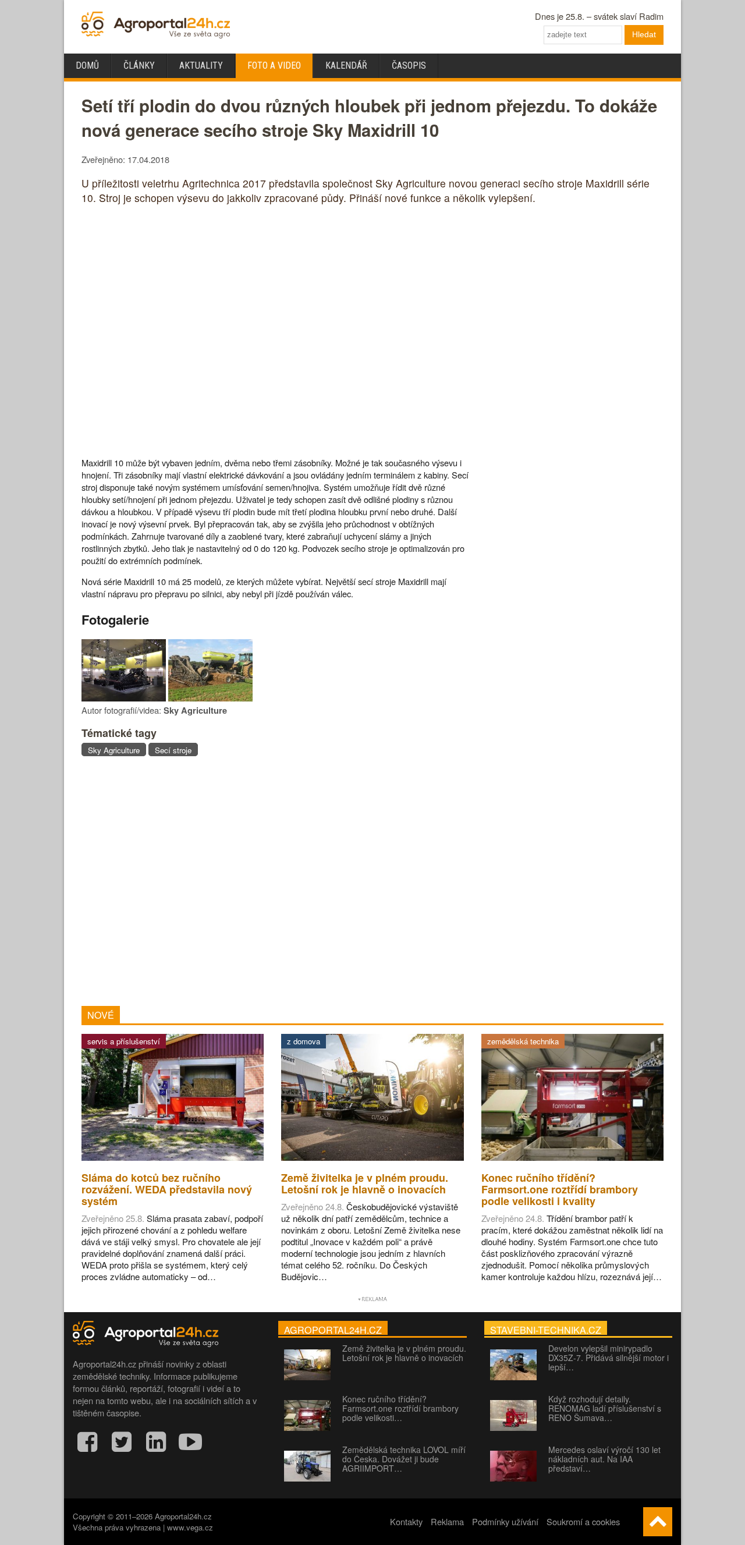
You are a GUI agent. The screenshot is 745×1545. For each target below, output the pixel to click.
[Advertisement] (275, 880)
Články (139, 65)
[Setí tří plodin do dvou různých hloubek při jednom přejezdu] (210, 698)
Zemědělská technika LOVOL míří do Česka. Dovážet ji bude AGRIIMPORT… (404, 1459)
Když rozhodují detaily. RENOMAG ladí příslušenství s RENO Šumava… (604, 1408)
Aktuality (201, 65)
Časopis (409, 65)
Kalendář (346, 65)
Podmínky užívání (505, 1521)
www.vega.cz (190, 1527)
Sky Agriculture (114, 750)
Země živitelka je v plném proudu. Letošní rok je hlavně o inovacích (404, 1352)
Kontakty (406, 1521)
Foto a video (274, 65)
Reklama (447, 1521)
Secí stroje (173, 750)
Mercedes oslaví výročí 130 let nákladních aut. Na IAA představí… (604, 1459)
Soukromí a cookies (583, 1521)
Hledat (644, 34)
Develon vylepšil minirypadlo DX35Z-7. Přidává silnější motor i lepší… (608, 1357)
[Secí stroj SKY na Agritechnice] (123, 698)
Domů (87, 65)
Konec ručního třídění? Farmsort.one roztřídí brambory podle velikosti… (400, 1408)
